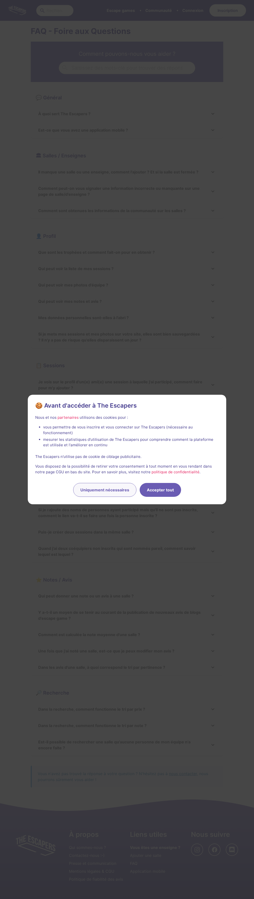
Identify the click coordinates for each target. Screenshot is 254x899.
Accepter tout (160, 489)
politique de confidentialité (175, 472)
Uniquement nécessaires (104, 489)
